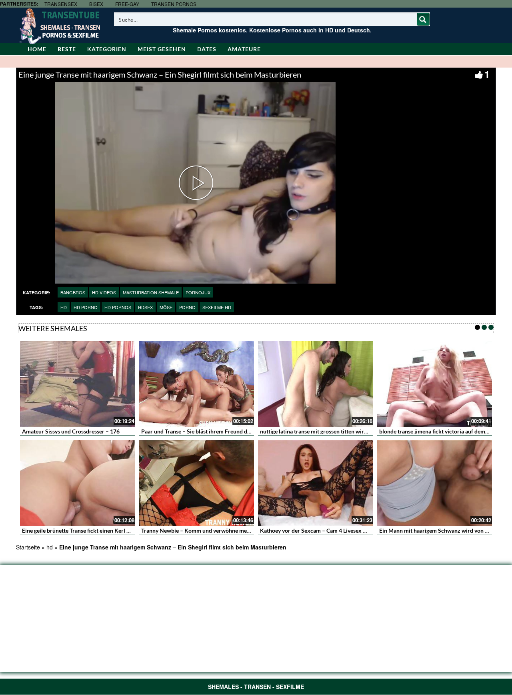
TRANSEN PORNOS (173, 4)
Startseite (28, 547)
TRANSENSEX (60, 4)
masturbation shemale (151, 292)
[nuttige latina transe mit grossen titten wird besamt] (315, 384)
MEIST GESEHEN (162, 49)
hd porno (86, 307)
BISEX (96, 4)
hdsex (145, 307)
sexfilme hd (216, 307)
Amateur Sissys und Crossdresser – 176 (71, 431)
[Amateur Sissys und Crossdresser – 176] (77, 384)
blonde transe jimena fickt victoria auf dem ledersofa (444, 431)
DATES (206, 49)
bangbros (72, 292)
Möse (166, 307)
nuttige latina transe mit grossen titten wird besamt (323, 431)
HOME (37, 49)
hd (63, 307)
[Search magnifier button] (423, 19)
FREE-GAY (127, 4)
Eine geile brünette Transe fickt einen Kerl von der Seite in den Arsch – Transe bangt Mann (133, 530)
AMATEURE (244, 49)
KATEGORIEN (106, 49)
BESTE (67, 49)
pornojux (198, 292)
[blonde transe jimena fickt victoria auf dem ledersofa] (434, 384)
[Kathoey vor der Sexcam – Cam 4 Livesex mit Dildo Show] (315, 483)
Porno (187, 307)
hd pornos (117, 307)
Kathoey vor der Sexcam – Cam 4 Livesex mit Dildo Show (330, 530)
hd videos (104, 292)
